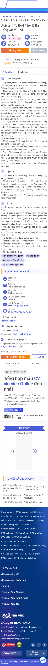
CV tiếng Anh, (22, 512)
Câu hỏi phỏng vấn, (10, 525)
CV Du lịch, (30, 550)
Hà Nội (16, 330)
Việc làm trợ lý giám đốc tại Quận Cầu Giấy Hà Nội (13, 488)
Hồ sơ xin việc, (7, 512)
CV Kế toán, (25, 525)
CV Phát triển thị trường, (12, 550)
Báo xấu (35, 363)
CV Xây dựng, (36, 533)
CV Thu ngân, (7, 554)
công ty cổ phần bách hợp (25, 59)
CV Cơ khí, (5, 537)
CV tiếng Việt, (36, 512)
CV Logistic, (6, 558)
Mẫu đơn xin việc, (39, 516)
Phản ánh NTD (12, 363)
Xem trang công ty (21, 62)
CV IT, (19, 529)
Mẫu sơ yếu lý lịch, (27, 520)
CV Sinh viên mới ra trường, (13, 541)
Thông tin (7, 72)
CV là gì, (40, 520)
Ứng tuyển (17, 50)
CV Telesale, (21, 554)
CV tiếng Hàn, (7, 516)
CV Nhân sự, (29, 529)
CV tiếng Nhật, (22, 516)
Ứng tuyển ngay (8, 346)
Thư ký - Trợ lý (8, 320)
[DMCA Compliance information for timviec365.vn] (19, 644)
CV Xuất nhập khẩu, (21, 537)
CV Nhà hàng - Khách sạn (25, 558)
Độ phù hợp (23, 72)
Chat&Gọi (41, 50)
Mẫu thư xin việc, (9, 520)
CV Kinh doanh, (8, 529)
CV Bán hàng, (7, 533)
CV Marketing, (21, 533)
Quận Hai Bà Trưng (22, 334)
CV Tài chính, (35, 554)
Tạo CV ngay (12, 410)
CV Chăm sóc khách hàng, (35, 545)
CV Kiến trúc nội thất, (11, 545)
